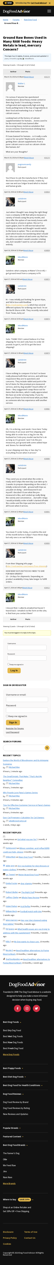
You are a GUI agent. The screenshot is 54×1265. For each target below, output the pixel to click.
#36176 (47, 158)
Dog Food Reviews (12, 1094)
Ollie (5, 1159)
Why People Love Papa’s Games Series (20, 792)
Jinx (5, 1171)
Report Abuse (29, 77)
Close (50, 3)
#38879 (47, 353)
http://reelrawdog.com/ (17, 305)
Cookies (7, 1244)
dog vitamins (26, 883)
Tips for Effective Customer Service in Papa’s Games (26, 805)
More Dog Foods (11, 1054)
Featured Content (12, 1136)
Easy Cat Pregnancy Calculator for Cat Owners (23, 817)
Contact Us (29, 1238)
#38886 (47, 458)
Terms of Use (30, 1232)
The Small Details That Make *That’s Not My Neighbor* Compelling (22, 778)
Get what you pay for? (27, 839)
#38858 (47, 250)
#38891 (47, 512)
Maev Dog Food (26, 857)
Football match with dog (31, 911)
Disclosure (8, 1232)
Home (5, 19)
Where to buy (16, 1199)
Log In (14, 670)
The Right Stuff (27, 892)
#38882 (47, 409)
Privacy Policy (10, 1238)
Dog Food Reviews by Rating (16, 1108)
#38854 (47, 192)
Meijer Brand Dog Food (28, 874)
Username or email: (16, 694)
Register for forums (15, 728)
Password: (11, 654)
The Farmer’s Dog (11, 1153)
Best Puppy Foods (12, 1068)
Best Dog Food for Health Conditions (21, 1085)
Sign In (13, 722)
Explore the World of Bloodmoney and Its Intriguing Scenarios (25, 762)
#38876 (47, 319)
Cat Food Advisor (38, 3)
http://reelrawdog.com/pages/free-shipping (26, 566)
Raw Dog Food (30, 19)
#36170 (47, 77)
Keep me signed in (17, 664)
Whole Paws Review (30, 897)
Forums (16, 19)
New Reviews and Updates (15, 1114)
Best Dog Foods (11, 1022)
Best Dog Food (12, 1030)
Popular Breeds (10, 1128)
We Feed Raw (9, 1165)
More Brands (9, 1183)
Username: (12, 643)
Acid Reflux (25, 906)
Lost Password (12, 732)
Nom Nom (7, 1177)
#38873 (47, 279)
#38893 (47, 543)
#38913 (47, 588)
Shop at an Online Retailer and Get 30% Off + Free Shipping (17, 1209)
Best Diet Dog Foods (13, 1076)
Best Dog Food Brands (14, 1145)
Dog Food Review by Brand (15, 1102)
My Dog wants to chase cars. (27, 941)
